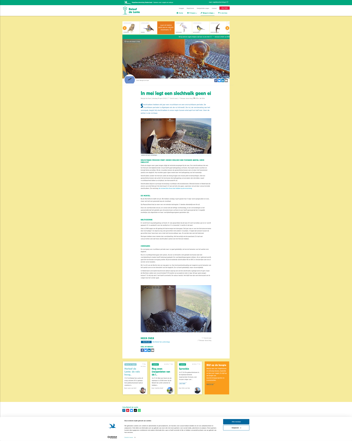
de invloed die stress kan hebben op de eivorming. (175, 188)
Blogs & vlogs (207, 13)
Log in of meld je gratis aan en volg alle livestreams (165, 27)
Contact (214, 8)
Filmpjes (192, 13)
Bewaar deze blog (186, 98)
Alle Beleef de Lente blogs (161, 342)
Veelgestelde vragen (203, 8)
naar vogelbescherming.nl (217, 2)
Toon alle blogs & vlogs (133, 41)
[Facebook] (123, 410)
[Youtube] (127, 410)
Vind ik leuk (173, 98)
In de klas (223, 13)
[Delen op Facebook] (216, 80)
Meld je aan (210, 384)
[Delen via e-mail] (226, 80)
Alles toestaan (236, 421)
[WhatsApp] (139, 410)
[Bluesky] (131, 410)
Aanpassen (235, 427)
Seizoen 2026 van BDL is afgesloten (205, 37)
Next (227, 28)
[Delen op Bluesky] (219, 80)
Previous (124, 28)
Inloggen (181, 8)
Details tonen (128, 437)
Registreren (190, 8)
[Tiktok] (135, 410)
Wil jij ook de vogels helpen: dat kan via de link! (172, 37)
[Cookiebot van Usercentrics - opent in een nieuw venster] (112, 437)
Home (180, 13)
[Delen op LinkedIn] (222, 80)
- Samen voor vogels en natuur (152, 2)
